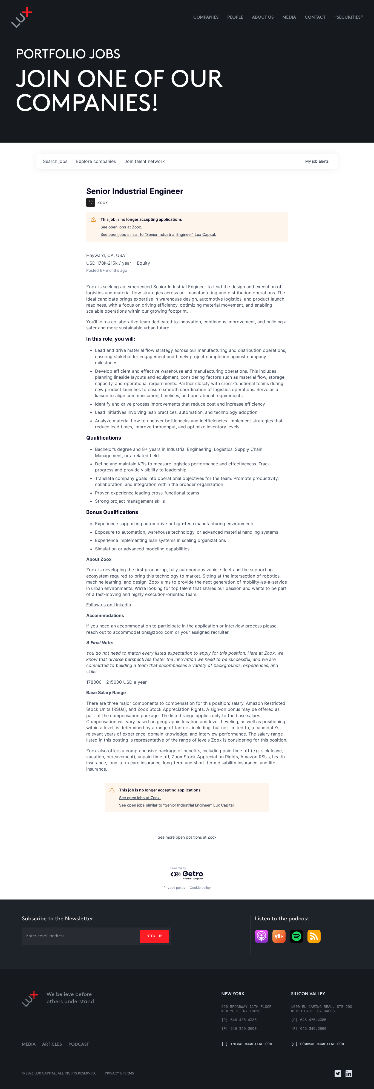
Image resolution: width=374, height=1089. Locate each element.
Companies (205, 18)
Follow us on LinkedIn (108, 604)
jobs (55, 161)
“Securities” (348, 18)
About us (263, 18)
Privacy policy (174, 888)
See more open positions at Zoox (187, 837)
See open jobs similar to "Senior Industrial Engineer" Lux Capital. (158, 234)
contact (315, 18)
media (289, 18)
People (235, 18)
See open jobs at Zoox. (121, 227)
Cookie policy (200, 888)
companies (96, 161)
